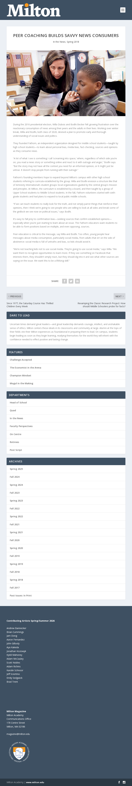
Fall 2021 (14, 524)
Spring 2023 (16, 500)
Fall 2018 (14, 571)
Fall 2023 (14, 492)
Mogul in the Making (21, 383)
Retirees (14, 442)
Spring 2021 (16, 532)
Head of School (18, 402)
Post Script (16, 449)
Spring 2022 (16, 516)
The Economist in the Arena (25, 367)
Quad (13, 410)
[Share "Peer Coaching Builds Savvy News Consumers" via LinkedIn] (77, 281)
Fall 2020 (14, 540)
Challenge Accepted (21, 359)
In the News (59, 41)
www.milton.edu (35, 782)
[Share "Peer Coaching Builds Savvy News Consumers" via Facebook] (64, 281)
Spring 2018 (73, 41)
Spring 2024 (16, 484)
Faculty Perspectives (21, 426)
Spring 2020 (16, 548)
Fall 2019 (14, 555)
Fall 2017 (14, 587)
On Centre (15, 434)
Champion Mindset (20, 375)
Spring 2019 (16, 563)
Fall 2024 (14, 476)
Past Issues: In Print (21, 595)
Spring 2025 (16, 468)
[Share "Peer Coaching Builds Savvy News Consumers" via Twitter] (71, 281)
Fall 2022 (14, 508)
